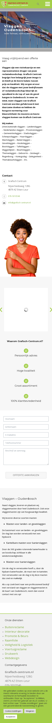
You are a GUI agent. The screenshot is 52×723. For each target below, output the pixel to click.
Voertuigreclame (16, 649)
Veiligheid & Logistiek (19, 645)
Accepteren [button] (10, 716)
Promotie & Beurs (16, 636)
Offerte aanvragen (26, 475)
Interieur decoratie (17, 631)
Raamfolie (11, 640)
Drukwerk (11, 654)
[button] (38, 4)
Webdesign (12, 658)
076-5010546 (14, 196)
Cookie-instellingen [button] (13, 711)
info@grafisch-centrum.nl (19, 202)
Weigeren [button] (30, 711)
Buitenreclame (14, 627)
